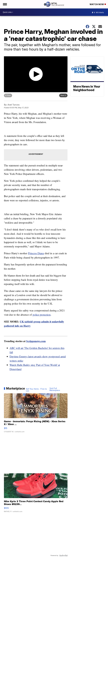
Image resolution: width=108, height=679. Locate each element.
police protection (42, 314)
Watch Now (97, 4)
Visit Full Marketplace (55, 389)
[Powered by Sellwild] (63, 556)
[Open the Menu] (4, 4)
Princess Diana (36, 253)
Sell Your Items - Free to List (36, 390)
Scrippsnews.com (36, 341)
